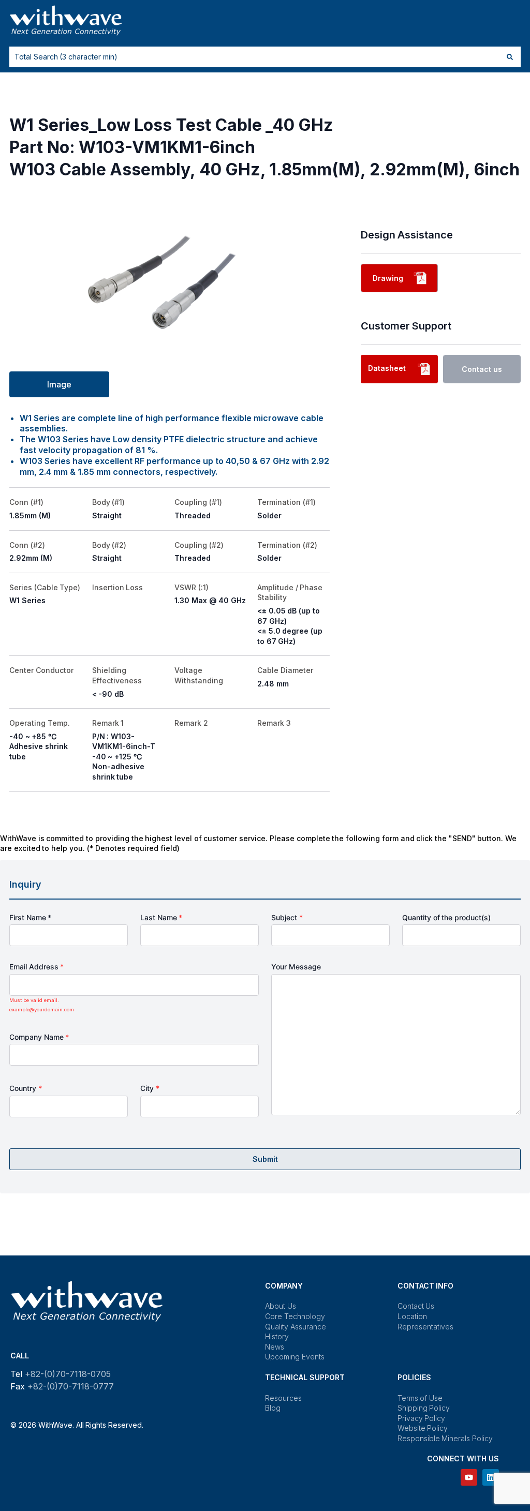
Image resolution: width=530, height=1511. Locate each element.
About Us (280, 1305)
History (277, 1336)
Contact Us (416, 1305)
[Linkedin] (490, 1477)
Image (59, 384)
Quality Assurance (295, 1326)
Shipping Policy (424, 1407)
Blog (273, 1407)
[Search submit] (510, 57)
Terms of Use (420, 1398)
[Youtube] (469, 1477)
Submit (265, 1159)
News (274, 1346)
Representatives (425, 1326)
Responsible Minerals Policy (445, 1438)
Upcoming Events (295, 1356)
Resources (283, 1398)
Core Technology (295, 1316)
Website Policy (423, 1428)
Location (412, 1316)
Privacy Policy (422, 1418)
